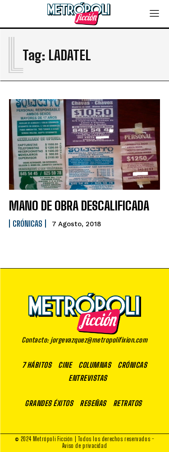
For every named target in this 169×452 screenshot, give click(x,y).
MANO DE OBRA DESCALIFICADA (79, 205)
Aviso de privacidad (84, 445)
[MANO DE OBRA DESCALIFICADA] (84, 144)
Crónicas (27, 223)
